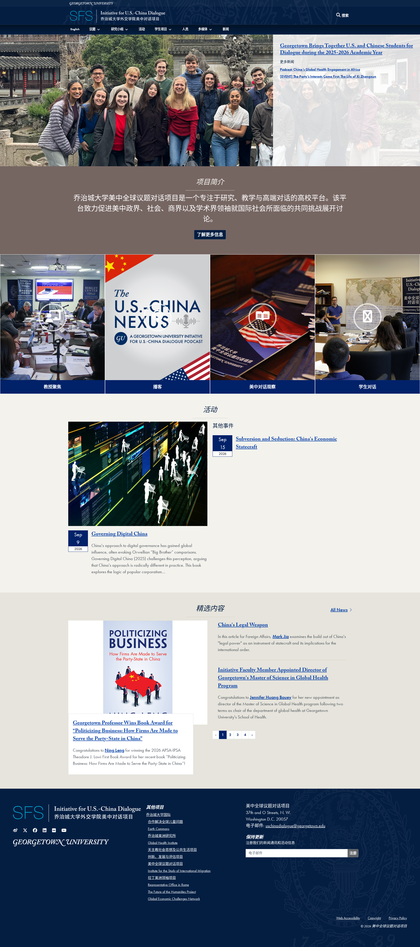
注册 (353, 853)
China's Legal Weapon (243, 625)
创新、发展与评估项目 (165, 856)
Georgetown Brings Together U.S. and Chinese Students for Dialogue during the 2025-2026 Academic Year (346, 50)
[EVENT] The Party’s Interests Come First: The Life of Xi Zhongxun (328, 76)
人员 (185, 29)
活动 (142, 29)
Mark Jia (281, 636)
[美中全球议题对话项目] (117, 16)
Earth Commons (158, 828)
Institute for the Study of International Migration (179, 870)
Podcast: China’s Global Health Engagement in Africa (320, 69)
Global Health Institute (163, 842)
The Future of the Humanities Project (172, 891)
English (74, 29)
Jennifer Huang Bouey (270, 697)
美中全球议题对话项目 (165, 863)
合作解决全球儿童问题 (165, 821)
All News (339, 610)
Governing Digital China (119, 534)
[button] (95, 29)
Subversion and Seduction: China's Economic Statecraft (286, 443)
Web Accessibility (348, 918)
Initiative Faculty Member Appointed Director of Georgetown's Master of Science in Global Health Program (273, 678)
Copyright (374, 918)
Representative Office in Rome (168, 884)
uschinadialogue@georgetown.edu (295, 825)
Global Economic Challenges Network (174, 898)
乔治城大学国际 (158, 814)
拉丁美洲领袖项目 (162, 877)
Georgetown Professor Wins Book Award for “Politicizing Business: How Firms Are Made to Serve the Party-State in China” (125, 731)
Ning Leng (114, 750)
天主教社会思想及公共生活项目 (172, 849)
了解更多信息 (210, 235)
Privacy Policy (398, 918)
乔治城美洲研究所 (162, 835)
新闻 (226, 29)
